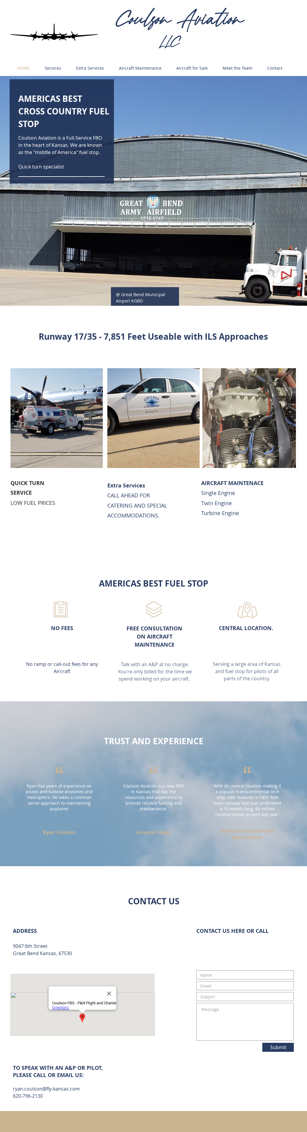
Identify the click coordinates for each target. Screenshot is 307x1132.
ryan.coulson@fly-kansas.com (46, 1088)
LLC (169, 42)
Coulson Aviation (179, 19)
